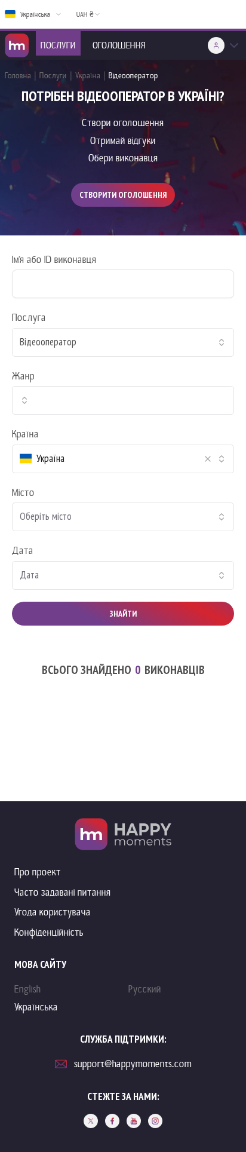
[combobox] (123, 342)
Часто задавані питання (62, 892)
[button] (208, 459)
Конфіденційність (49, 932)
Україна (87, 75)
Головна (18, 75)
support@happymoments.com (133, 1064)
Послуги (53, 75)
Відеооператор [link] (133, 75)
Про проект (37, 872)
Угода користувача (52, 912)
